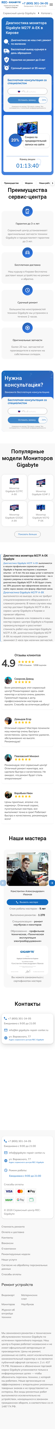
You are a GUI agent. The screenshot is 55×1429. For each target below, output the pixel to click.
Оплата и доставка (13, 1232)
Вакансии (7, 1243)
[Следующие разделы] (52, 183)
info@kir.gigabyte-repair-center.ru (28, 1030)
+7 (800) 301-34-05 (35, 3)
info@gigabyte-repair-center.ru (27, 1152)
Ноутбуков (27, 1304)
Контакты (7, 1237)
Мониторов (8, 1304)
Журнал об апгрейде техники (8, 1313)
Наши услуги (9, 1259)
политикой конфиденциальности (33, 108)
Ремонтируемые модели (16, 1254)
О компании (9, 1248)
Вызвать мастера (29, 902)
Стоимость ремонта (13, 1226)
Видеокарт (8, 1295)
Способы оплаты (11, 1274)
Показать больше (27, 534)
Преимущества (11, 183)
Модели (29, 183)
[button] (52, 883)
